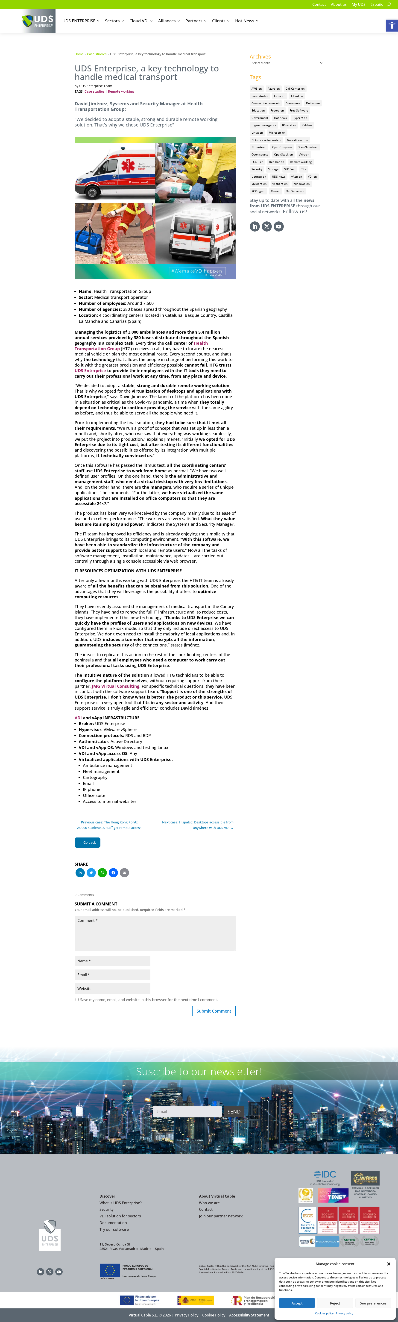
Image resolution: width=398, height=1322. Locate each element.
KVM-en (307, 125)
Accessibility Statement (249, 1315)
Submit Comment (214, 1011)
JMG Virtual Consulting (115, 686)
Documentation (113, 1222)
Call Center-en (295, 89)
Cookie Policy (213, 1315)
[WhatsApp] (102, 873)
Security (257, 169)
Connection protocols (266, 103)
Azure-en (274, 89)
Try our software (114, 1229)
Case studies (97, 54)
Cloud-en (297, 96)
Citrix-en (279, 96)
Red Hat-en (276, 162)
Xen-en (276, 191)
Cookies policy (324, 1313)
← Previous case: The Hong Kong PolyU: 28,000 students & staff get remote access (109, 825)
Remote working (121, 91)
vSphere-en (280, 184)
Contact (319, 5)
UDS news (279, 177)
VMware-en (259, 184)
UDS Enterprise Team (95, 86)
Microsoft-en (277, 133)
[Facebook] (113, 873)
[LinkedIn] (80, 873)
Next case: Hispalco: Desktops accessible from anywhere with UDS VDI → (198, 825)
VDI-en (312, 177)
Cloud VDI (139, 21)
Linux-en (257, 133)
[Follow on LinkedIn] (255, 226)
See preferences (373, 1303)
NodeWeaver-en (297, 140)
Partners (193, 21)
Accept (297, 1303)
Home (79, 54)
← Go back (87, 842)
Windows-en (301, 184)
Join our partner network (221, 1216)
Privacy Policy (186, 1315)
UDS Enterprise (90, 370)
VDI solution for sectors (120, 1216)
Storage (273, 169)
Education (258, 110)
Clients (218, 21)
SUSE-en (290, 169)
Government (260, 118)
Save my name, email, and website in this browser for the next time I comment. (149, 999)
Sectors (112, 21)
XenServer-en (295, 191)
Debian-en (313, 103)
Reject (335, 1303)
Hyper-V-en (300, 118)
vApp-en (296, 177)
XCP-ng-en (258, 191)
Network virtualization (266, 140)
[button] (392, 26)
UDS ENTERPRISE (78, 21)
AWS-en (257, 89)
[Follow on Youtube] (279, 226)
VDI (78, 717)
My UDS (359, 5)
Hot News (244, 21)
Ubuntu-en (259, 177)
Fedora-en (277, 110)
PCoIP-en (257, 162)
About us (339, 5)
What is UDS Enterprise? (121, 1202)
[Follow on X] (267, 226)
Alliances (167, 21)
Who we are (209, 1202)
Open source (260, 154)
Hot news (280, 118)
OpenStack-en (283, 154)
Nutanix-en (259, 147)
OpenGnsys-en (282, 147)
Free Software (299, 110)
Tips (304, 169)
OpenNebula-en (308, 147)
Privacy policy (344, 1313)
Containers (293, 103)
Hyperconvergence (264, 125)
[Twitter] (91, 873)
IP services (289, 125)
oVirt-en (304, 154)
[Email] (124, 873)
